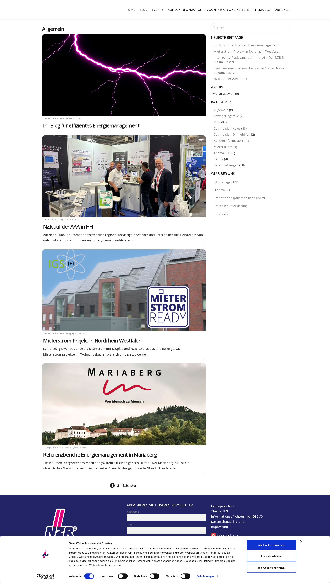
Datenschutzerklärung (231, 206)
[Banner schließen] (301, 541)
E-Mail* (131, 524)
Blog (143, 10)
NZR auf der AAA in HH (68, 226)
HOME (130, 10)
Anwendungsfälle (226, 116)
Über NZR (282, 10)
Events (157, 10)
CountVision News (227, 128)
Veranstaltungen (226, 165)
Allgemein (221, 110)
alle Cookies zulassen (271, 545)
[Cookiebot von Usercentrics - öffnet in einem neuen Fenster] (46, 576)
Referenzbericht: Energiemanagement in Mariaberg (100, 454)
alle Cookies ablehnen (271, 567)
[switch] (123, 576)
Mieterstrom (223, 147)
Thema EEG (261, 10)
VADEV (218, 159)
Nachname (133, 511)
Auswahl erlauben (271, 556)
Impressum (222, 213)
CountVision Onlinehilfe (228, 10)
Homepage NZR (226, 182)
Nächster (129, 485)
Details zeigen (205, 576)
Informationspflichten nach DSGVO (240, 198)
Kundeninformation (185, 10)
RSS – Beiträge (227, 535)
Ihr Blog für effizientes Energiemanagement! (91, 125)
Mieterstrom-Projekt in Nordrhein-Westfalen (92, 340)
